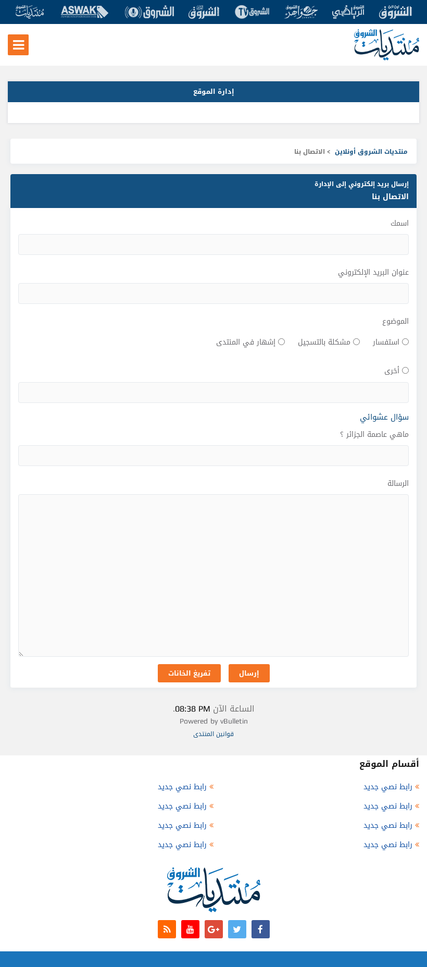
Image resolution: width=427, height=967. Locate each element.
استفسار (386, 342)
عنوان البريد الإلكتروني (373, 272)
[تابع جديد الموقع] (167, 929)
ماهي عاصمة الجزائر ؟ (374, 434)
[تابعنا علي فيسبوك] (261, 929)
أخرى (391, 371)
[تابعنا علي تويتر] (237, 929)
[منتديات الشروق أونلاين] (386, 58)
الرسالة (398, 483)
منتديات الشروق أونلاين (371, 151)
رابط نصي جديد (387, 787)
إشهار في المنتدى (245, 342)
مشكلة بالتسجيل (324, 342)
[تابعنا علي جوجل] (214, 929)
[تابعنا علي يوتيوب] (190, 929)
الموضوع (395, 321)
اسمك (400, 223)
